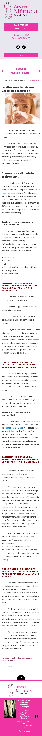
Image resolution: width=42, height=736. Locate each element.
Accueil (16, 81)
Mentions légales (24, 731)
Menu (21, 55)
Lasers (22, 81)
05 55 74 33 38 (23, 35)
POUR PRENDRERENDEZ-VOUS (21, 27)
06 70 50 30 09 (24, 38)
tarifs (10, 666)
